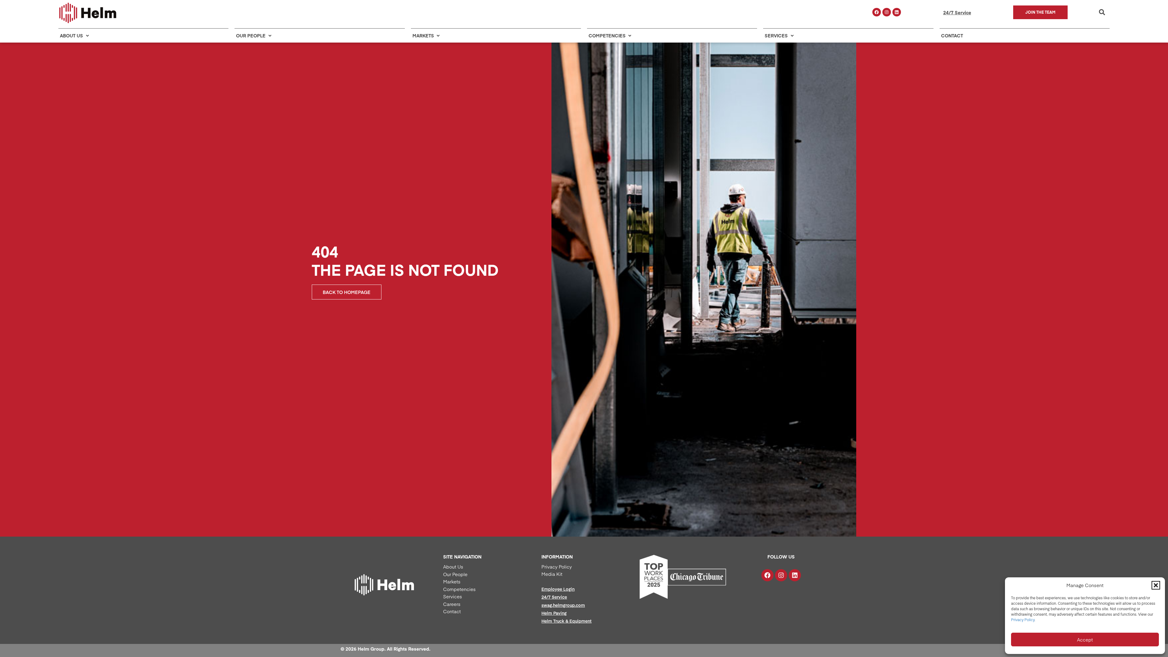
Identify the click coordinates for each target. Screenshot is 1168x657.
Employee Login (558, 589)
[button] (1156, 585)
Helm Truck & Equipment (566, 621)
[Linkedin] (896, 12)
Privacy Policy (1022, 619)
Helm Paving (554, 613)
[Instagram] (886, 12)
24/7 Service (957, 12)
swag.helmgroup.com (563, 605)
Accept (1085, 639)
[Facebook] (876, 12)
